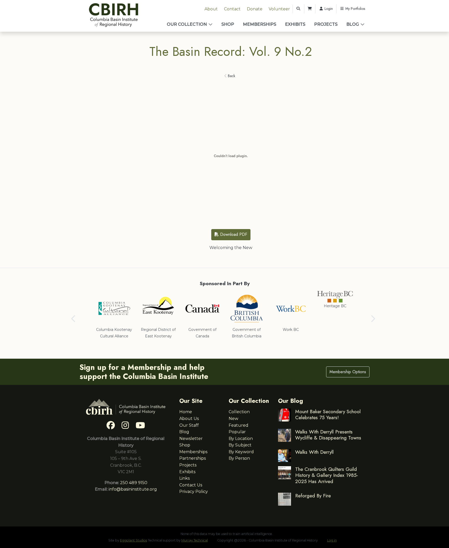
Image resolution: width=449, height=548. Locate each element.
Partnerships (192, 458)
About (211, 8)
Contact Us (190, 485)
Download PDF (233, 234)
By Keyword (241, 451)
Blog (352, 24)
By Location (241, 438)
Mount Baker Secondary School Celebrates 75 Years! (328, 414)
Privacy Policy (193, 491)
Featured (238, 425)
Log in (332, 540)
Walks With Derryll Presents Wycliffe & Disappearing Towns (328, 434)
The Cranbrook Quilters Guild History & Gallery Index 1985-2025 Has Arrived (326, 475)
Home (185, 411)
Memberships (259, 24)
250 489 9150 (133, 482)
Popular (237, 431)
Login (328, 8)
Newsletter (191, 438)
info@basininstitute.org (133, 489)
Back (231, 75)
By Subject (240, 445)
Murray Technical (194, 540)
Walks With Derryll (314, 452)
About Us (189, 418)
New (233, 418)
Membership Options (347, 372)
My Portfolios (354, 8)
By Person (239, 458)
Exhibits (295, 24)
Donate (254, 8)
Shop (227, 24)
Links (184, 478)
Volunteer (279, 8)
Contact (232, 8)
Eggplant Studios (133, 540)
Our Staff (189, 425)
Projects (326, 24)
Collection (239, 411)
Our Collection (187, 24)
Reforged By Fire (313, 495)
